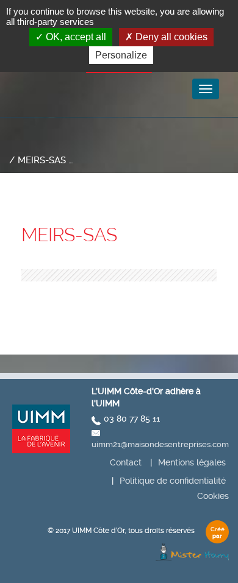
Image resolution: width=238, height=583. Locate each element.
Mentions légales (192, 462)
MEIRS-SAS (69, 235)
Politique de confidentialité (173, 481)
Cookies (213, 496)
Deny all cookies (170, 37)
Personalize (121, 55)
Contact (126, 462)
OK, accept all (74, 37)
